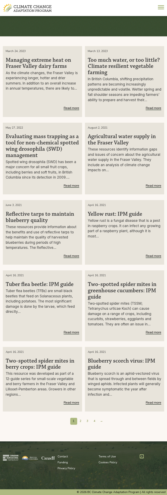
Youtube (142, 456)
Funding (63, 462)
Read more (71, 108)
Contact (63, 456)
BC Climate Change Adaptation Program (28, 8)
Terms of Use (107, 456)
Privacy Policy (66, 468)
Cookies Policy (108, 462)
